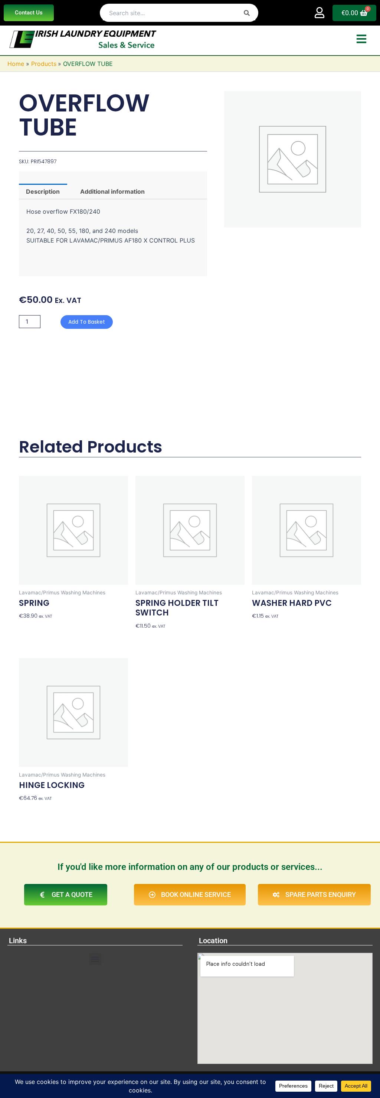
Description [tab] (43, 191)
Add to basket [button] (37, 628)
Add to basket (86, 322)
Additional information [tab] (112, 191)
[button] (95, 959)
